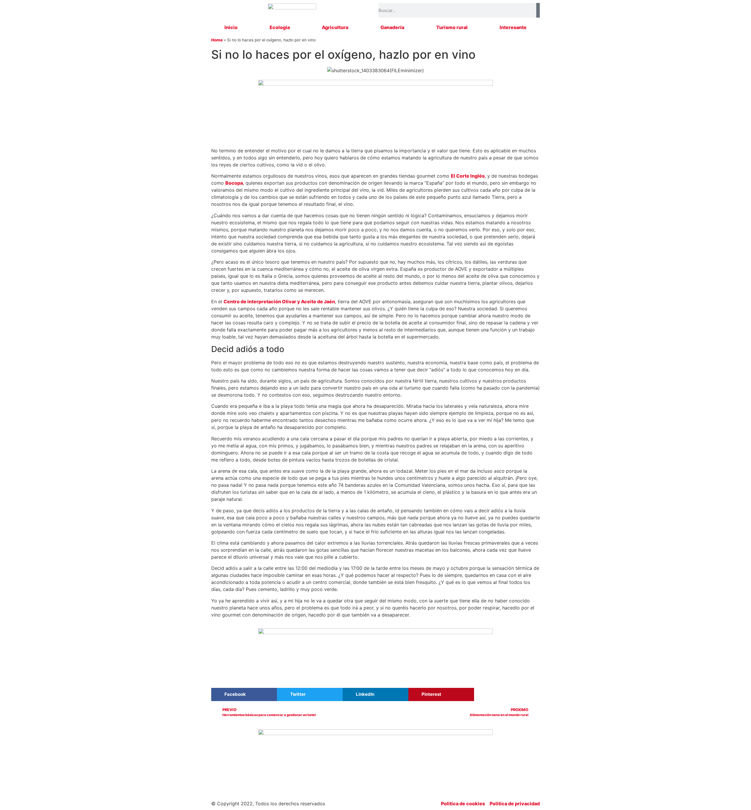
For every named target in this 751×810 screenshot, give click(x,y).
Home (217, 40)
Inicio (231, 27)
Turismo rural (452, 27)
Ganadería (392, 27)
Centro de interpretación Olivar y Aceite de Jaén (279, 301)
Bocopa (234, 183)
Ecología (280, 27)
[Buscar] (538, 10)
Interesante (513, 27)
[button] (244, 694)
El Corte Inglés (468, 176)
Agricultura (335, 27)
